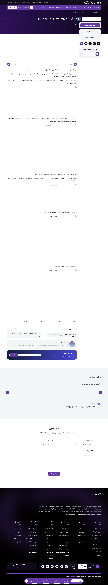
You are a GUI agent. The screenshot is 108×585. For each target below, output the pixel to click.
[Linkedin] (57, 566)
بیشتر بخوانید (90, 32)
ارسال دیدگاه (54, 474)
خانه (100, 12)
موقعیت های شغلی (15, 539)
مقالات (33, 2)
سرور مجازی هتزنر (96, 545)
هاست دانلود (49, 539)
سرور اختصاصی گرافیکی (62, 552)
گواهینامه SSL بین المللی (30, 539)
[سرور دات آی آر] (92, 2)
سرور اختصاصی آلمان (63, 539)
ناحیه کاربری (17, 2)
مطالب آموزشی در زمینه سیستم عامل (15, 384)
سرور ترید (98, 552)
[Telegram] (43, 566)
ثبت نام (66, 581)
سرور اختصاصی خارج (63, 535)
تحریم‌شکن (33, 545)
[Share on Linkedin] (94, 43)
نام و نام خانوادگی (86, 440)
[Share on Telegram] (98, 43)
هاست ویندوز (49, 535)
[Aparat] (66, 566)
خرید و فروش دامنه (32, 532)
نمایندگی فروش (26, 2)
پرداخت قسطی (34, 581)
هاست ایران (50, 542)
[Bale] (47, 566)
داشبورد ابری (12, 7)
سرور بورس (98, 555)
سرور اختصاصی (65, 529)
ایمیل (49, 440)
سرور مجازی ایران (96, 532)
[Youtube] (62, 566)
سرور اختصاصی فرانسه (63, 545)
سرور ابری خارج (81, 535)
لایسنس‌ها (34, 549)
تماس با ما (39, 2)
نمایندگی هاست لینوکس (48, 557)
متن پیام (88, 451)
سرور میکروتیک (96, 548)
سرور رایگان (82, 542)
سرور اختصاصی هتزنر (63, 549)
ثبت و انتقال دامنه (32, 529)
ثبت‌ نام (10, 2)
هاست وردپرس (49, 532)
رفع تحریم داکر (33, 552)
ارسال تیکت (81, 566)
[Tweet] (90, 43)
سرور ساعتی (82, 539)
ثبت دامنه (51, 7)
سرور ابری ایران (81, 532)
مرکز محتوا (95, 12)
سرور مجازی (98, 529)
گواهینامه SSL (60, 7)
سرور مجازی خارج (96, 535)
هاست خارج (50, 545)
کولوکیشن (66, 556)
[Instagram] (52, 566)
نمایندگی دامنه (32, 535)
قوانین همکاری (17, 542)
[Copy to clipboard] (85, 43)
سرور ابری (96, 7)
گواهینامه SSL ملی (32, 542)
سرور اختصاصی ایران (64, 532)
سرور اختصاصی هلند (63, 542)
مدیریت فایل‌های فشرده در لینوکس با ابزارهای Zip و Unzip (83, 407)
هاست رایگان (49, 552)
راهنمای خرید (46, 581)
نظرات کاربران (90, 37)
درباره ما (46, 2)
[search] (79, 19)
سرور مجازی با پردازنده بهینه (95, 540)
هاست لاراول (49, 549)
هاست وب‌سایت (48, 529)
